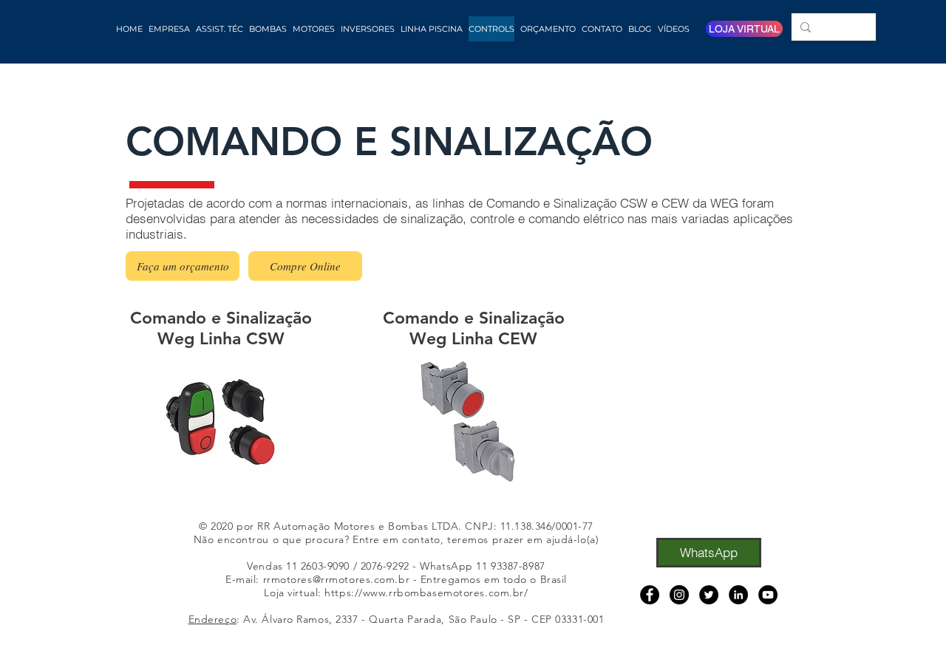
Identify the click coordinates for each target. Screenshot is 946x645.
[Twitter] (708, 594)
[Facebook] (649, 594)
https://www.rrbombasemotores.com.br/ (426, 592)
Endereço (212, 619)
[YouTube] (767, 594)
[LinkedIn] (738, 594)
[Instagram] (679, 594)
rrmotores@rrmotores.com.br (336, 579)
